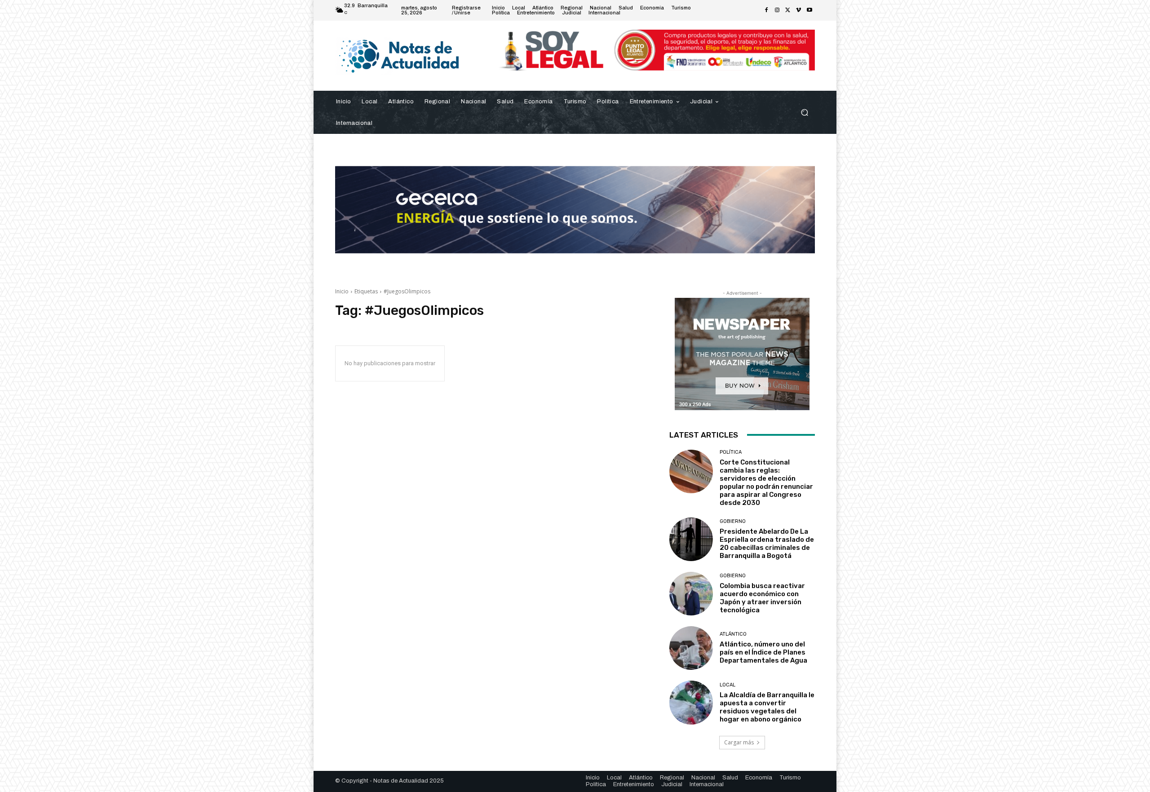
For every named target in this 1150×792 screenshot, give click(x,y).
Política (731, 452)
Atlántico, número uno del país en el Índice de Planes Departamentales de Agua (763, 652)
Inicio (342, 291)
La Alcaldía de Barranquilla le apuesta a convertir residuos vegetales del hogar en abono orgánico (767, 707)
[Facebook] (766, 10)
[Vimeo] (798, 10)
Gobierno (733, 521)
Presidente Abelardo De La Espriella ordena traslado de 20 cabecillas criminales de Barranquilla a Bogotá (767, 543)
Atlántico (733, 634)
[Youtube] (809, 10)
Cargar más (739, 742)
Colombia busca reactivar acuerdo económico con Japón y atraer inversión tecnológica (762, 598)
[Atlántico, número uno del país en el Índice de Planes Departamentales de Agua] (691, 648)
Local (727, 684)
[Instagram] (777, 10)
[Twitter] (788, 10)
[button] (804, 112)
